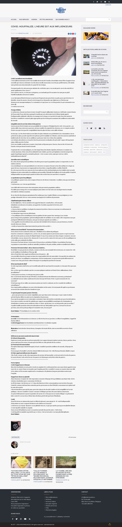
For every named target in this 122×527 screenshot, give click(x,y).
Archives (48, 499)
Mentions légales (51, 510)
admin (93, 58)
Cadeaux (86, 152)
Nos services (24, 19)
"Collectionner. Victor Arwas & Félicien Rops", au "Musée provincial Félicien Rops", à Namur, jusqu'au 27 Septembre (43, 475)
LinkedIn (71, 34)
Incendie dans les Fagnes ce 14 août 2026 (99, 92)
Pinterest (73, 34)
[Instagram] (101, 2)
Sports (100, 152)
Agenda (34, 19)
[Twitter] (97, 2)
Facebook (69, 34)
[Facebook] (94, 2)
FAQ (47, 508)
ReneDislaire (23, 33)
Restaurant (93, 152)
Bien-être (92, 149)
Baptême (86, 149)
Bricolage (99, 149)
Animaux (97, 145)
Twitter (75, 34)
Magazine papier (96, 36)
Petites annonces (46, 19)
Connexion (108, 4)
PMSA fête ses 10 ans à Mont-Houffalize (98, 62)
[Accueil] (61, 13)
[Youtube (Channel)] (105, 2)
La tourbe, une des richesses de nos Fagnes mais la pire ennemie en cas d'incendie (64, 474)
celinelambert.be (49, 524)
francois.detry (62, 480)
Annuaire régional (51, 503)
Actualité (15, 437)
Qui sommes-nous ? (63, 19)
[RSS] (109, 2)
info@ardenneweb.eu (88, 497)
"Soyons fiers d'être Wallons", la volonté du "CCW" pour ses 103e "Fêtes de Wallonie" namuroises (20, 474)
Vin (104, 152)
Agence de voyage (89, 145)
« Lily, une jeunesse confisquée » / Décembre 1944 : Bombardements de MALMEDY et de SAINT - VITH (100, 83)
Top (109, 525)
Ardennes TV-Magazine (90, 147)
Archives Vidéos (51, 501)
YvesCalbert (16, 480)
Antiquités (104, 145)
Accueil (14, 19)
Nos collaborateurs (51, 497)
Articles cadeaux (103, 147)
